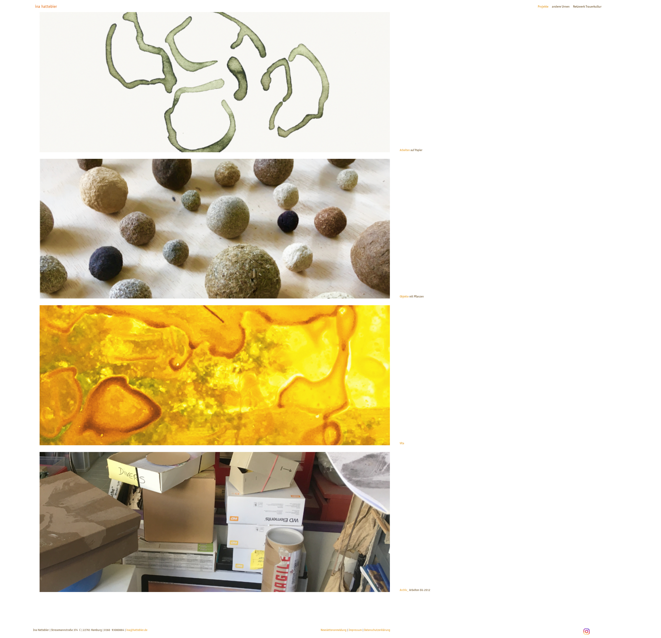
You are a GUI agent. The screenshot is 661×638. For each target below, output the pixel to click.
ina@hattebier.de (136, 630)
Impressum (355, 630)
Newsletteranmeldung (334, 630)
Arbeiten (405, 150)
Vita (402, 443)
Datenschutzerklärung (377, 630)
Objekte (404, 296)
